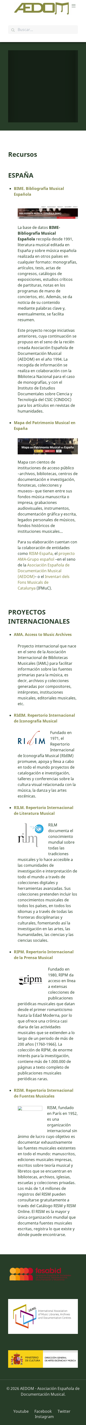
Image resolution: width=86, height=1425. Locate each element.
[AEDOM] (43, 8)
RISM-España (41, 553)
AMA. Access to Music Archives (43, 634)
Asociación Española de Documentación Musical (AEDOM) (44, 570)
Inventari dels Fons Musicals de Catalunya (44, 582)
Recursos (22, 154)
